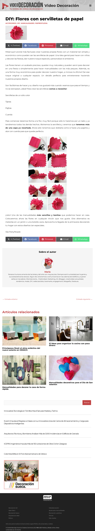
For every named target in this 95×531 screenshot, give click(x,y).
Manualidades (27, 23)
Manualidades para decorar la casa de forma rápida (23, 388)
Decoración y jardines (55, 513)
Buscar (87, 402)
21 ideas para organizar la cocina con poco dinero (69, 344)
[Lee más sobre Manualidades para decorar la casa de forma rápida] (24, 370)
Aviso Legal (30, 524)
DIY (18, 23)
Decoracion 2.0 (13, 508)
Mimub (51, 515)
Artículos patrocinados (12, 524)
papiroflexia (41, 23)
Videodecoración (54, 508)
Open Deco (12, 510)
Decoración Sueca (14, 513)
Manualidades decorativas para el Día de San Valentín (71, 383)
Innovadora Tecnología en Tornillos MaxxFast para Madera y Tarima (30, 411)
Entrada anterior (10, 299)
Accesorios (10, 23)
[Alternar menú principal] (90, 5)
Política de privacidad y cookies (43, 524)
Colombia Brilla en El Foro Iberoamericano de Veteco (25, 454)
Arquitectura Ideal (14, 515)
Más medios (52, 518)
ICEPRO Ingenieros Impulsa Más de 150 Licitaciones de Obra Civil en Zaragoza (35, 444)
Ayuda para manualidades (57, 510)
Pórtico (11, 518)
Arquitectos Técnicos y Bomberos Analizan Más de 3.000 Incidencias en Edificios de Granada (41, 434)
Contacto (22, 524)
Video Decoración (61, 5)
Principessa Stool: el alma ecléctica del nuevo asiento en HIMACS (21, 349)
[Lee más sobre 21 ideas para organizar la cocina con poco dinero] (71, 329)
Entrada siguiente (84, 299)
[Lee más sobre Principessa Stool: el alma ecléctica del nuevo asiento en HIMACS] (24, 331)
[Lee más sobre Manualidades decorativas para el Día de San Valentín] (71, 368)
